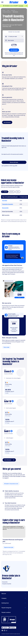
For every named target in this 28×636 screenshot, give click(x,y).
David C (7, 431)
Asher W (7, 401)
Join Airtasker (14, 50)
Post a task (6, 347)
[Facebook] (2, 630)
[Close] (26, 5)
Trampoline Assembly (7, 204)
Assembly (4, 200)
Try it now (21, 5)
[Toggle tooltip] (13, 391)
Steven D (7, 371)
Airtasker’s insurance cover (11, 483)
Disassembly (5, 208)
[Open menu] (2, 2)
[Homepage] (13, 2)
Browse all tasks (14, 162)
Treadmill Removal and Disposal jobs (13, 540)
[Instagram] (4, 630)
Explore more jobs (8, 547)
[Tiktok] (6, 630)
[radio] (4, 192)
